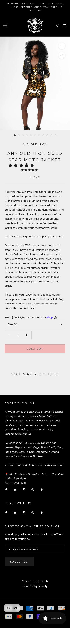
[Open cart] (64, 25)
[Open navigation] (5, 25)
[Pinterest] (33, 489)
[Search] (58, 25)
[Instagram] (24, 489)
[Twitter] (15, 489)
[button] (22, 165)
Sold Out (35, 348)
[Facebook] (6, 489)
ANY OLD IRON (34, 144)
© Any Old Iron (35, 580)
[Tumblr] (41, 489)
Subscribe (19, 561)
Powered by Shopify (35, 586)
